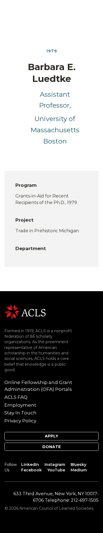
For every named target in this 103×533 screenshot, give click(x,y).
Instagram (54, 464)
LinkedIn (30, 464)
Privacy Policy (20, 420)
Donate (51, 446)
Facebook (31, 470)
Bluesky (78, 464)
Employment (20, 405)
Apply (51, 436)
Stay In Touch (20, 412)
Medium (79, 470)
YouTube (56, 470)
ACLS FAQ (15, 397)
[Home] (25, 311)
